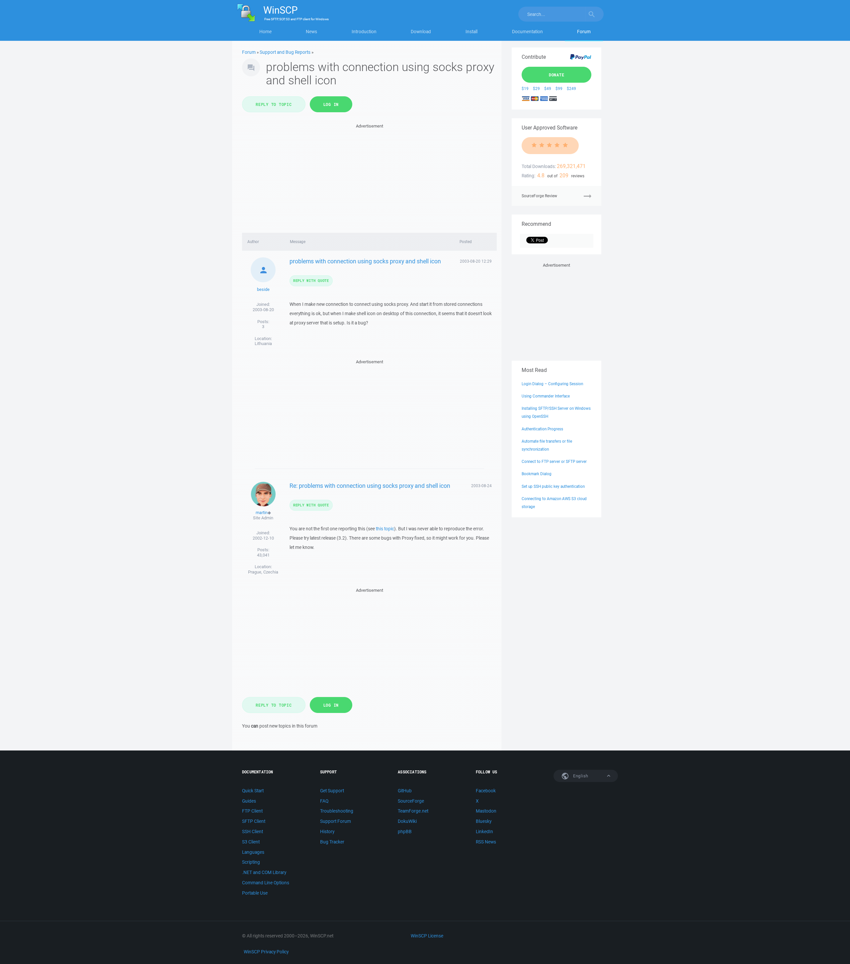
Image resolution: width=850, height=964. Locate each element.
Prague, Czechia (263, 572)
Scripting (251, 862)
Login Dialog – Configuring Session (552, 383)
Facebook (486, 791)
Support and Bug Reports (285, 52)
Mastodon (486, 811)
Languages (253, 852)
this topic (385, 529)
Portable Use (255, 893)
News (311, 32)
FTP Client (252, 811)
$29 (536, 88)
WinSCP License (427, 936)
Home (265, 32)
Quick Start (253, 791)
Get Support (332, 791)
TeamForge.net (413, 811)
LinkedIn (484, 831)
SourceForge (411, 801)
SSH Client (252, 831)
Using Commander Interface (546, 396)
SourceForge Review (539, 195)
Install (471, 32)
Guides (249, 801)
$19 (525, 88)
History (327, 831)
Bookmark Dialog (537, 473)
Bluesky (483, 821)
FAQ (324, 801)
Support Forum (335, 821)
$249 (571, 88)
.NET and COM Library (264, 872)
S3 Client (251, 842)
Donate (556, 74)
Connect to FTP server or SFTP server (554, 461)
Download (421, 32)
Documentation (527, 32)
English (580, 776)
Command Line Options (265, 883)
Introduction (364, 32)
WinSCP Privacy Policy (266, 952)
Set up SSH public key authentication (553, 486)
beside (263, 289)
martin (262, 512)
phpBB (405, 831)
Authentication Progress (542, 428)
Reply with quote (311, 280)
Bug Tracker (332, 842)
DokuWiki (407, 821)
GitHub (405, 791)
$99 (558, 88)
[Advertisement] (369, 176)
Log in (331, 104)
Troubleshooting (336, 811)
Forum (584, 32)
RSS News (486, 842)
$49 (547, 88)
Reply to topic (274, 104)
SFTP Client (253, 821)
